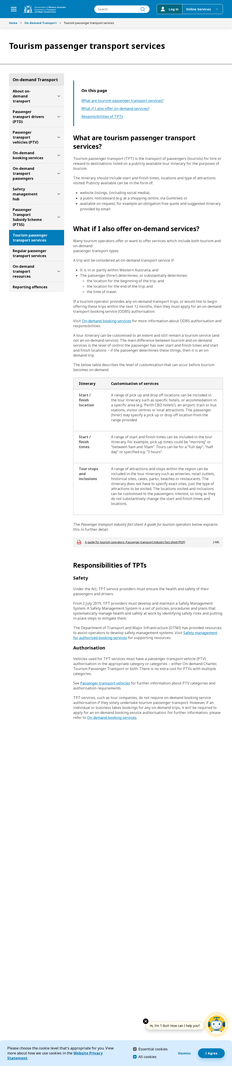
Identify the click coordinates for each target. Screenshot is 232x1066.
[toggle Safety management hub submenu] (58, 194)
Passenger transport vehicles (105, 683)
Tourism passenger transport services (30, 238)
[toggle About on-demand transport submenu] (58, 96)
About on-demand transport (22, 96)
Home (13, 23)
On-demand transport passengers (23, 173)
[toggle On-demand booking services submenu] (58, 155)
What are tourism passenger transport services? (122, 101)
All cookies (147, 1056)
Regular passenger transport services (29, 253)
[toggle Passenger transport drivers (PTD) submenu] (58, 116)
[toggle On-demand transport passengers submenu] (58, 173)
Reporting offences (30, 286)
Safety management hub (25, 194)
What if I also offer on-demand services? (115, 109)
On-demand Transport (40, 23)
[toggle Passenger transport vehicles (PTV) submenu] (58, 137)
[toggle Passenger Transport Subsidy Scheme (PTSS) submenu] (58, 217)
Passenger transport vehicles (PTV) (25, 137)
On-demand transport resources (23, 271)
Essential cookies (153, 1049)
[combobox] (122, 9)
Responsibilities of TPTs (102, 116)
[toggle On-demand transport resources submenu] (58, 271)
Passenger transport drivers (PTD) (28, 116)
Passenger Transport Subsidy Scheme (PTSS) (27, 217)
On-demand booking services (28, 155)
